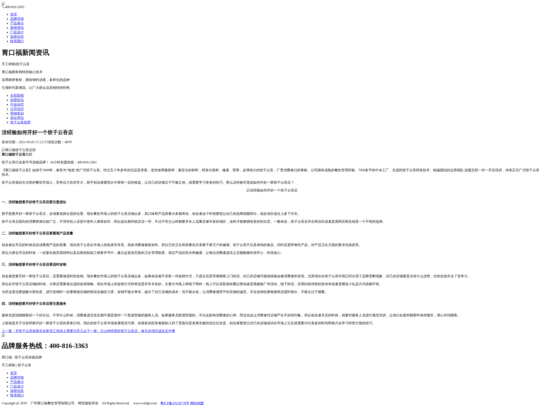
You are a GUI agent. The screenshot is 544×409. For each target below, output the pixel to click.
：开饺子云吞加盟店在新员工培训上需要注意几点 (44, 331)
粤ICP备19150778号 (174, 403)
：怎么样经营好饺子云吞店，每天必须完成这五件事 (131, 331)
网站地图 (197, 403)
